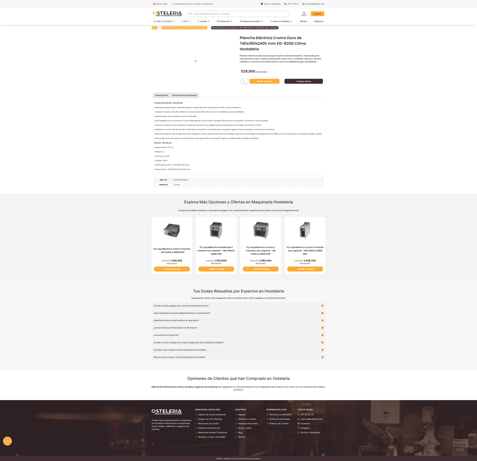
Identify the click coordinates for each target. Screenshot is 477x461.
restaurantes (213, 107)
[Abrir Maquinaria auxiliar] (262, 21)
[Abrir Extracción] (231, 21)
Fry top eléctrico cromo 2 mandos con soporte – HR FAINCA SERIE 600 (261, 250)
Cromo (177, 184)
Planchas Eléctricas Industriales (175, 28)
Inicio (155, 28)
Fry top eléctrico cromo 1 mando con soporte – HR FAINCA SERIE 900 (305, 250)
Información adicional (184, 95)
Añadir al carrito (264, 81)
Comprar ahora (304, 81)
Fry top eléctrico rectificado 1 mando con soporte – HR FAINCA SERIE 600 (216, 250)
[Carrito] (304, 13)
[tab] (161, 95)
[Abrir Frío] (189, 21)
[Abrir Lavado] (209, 21)
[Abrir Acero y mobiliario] (291, 21)
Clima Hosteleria (181, 180)
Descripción (161, 95)
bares (222, 107)
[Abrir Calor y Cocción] (173, 21)
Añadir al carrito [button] (172, 269)
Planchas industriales (198, 28)
